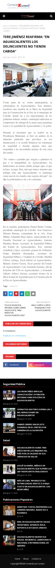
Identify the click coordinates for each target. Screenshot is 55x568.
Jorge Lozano (11, 57)
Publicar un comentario (14, 335)
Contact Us (36, 559)
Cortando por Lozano (35, 563)
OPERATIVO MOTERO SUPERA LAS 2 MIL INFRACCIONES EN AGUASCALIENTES (34, 412)
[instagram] (40, 364)
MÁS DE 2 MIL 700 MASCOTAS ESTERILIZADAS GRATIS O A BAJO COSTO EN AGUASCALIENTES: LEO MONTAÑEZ (33, 485)
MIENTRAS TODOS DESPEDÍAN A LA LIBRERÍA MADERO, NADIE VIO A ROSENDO (34, 510)
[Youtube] (15, 371)
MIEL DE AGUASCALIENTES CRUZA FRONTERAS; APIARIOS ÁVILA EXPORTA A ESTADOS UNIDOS (33, 524)
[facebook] (15, 364)
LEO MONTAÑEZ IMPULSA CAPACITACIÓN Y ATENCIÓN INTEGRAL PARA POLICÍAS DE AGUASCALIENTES (31, 396)
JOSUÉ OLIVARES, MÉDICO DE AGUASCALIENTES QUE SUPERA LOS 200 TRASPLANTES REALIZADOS (34, 468)
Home (17, 559)
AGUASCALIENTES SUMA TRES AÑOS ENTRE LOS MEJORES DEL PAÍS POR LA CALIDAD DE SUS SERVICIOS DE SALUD (32, 452)
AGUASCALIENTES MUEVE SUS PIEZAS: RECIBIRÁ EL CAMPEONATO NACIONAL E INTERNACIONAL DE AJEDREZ (34, 541)
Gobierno (13, 25)
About (26, 559)
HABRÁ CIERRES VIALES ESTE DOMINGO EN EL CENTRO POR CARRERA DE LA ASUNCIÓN (31, 427)
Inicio (5, 25)
